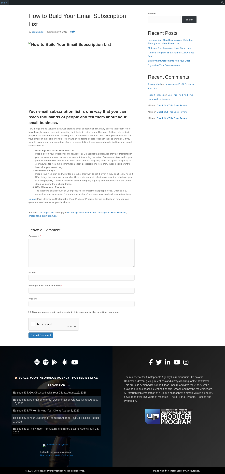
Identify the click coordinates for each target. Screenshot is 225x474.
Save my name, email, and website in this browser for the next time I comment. (76, 312)
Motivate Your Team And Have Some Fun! (170, 48)
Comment (34, 236)
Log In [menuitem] (4, 2)
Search (152, 13)
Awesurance (192, 470)
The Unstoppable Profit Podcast (56, 455)
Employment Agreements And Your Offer (169, 60)
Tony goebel (154, 84)
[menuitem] (222, 2)
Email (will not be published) (45, 285)
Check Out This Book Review (172, 105)
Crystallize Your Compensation (164, 65)
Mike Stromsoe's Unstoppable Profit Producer (102, 212)
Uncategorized (46, 212)
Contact (32, 199)
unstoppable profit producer (42, 215)
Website (33, 298)
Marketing (72, 212)
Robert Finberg (156, 95)
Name (32, 272)
